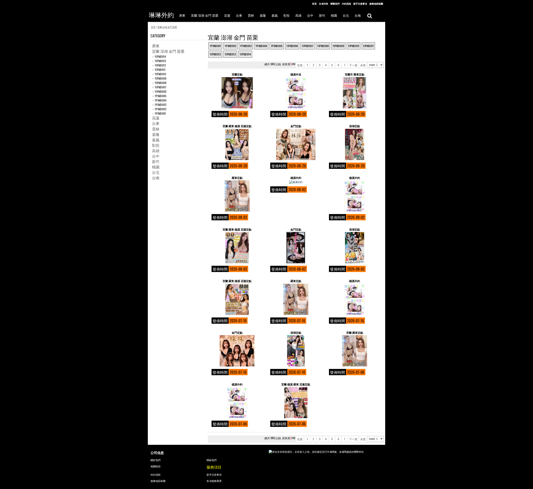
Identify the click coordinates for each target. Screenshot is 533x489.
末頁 (363, 65)
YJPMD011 (368, 46)
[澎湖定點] (354, 144)
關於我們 (156, 460)
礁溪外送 (295, 74)
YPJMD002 (230, 46)
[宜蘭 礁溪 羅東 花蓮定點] (295, 402)
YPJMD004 (261, 46)
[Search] (369, 15)
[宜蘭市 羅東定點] (354, 92)
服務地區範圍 (376, 3)
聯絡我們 (212, 460)
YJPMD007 (307, 46)
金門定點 (295, 126)
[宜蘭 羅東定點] (354, 350)
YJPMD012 (215, 54)
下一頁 (353, 65)
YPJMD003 (246, 46)
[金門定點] (295, 144)
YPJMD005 (277, 46)
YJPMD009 (338, 46)
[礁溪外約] (295, 182)
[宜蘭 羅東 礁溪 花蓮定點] (237, 144)
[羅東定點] (237, 196)
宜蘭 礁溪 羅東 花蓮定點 (295, 384)
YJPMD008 (323, 46)
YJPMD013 (230, 54)
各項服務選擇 (214, 481)
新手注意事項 (360, 3)
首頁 (314, 3)
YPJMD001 (215, 46)
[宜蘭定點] (237, 92)
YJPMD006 (292, 46)
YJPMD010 (353, 46)
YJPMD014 (245, 54)
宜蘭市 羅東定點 (354, 74)
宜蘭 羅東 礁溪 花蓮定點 (237, 126)
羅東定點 (237, 177)
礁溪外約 (295, 177)
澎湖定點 (354, 126)
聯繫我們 (335, 3)
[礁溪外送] (295, 92)
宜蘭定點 (237, 74)
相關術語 (156, 466)
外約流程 (346, 3)
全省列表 (323, 3)
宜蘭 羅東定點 (354, 332)
